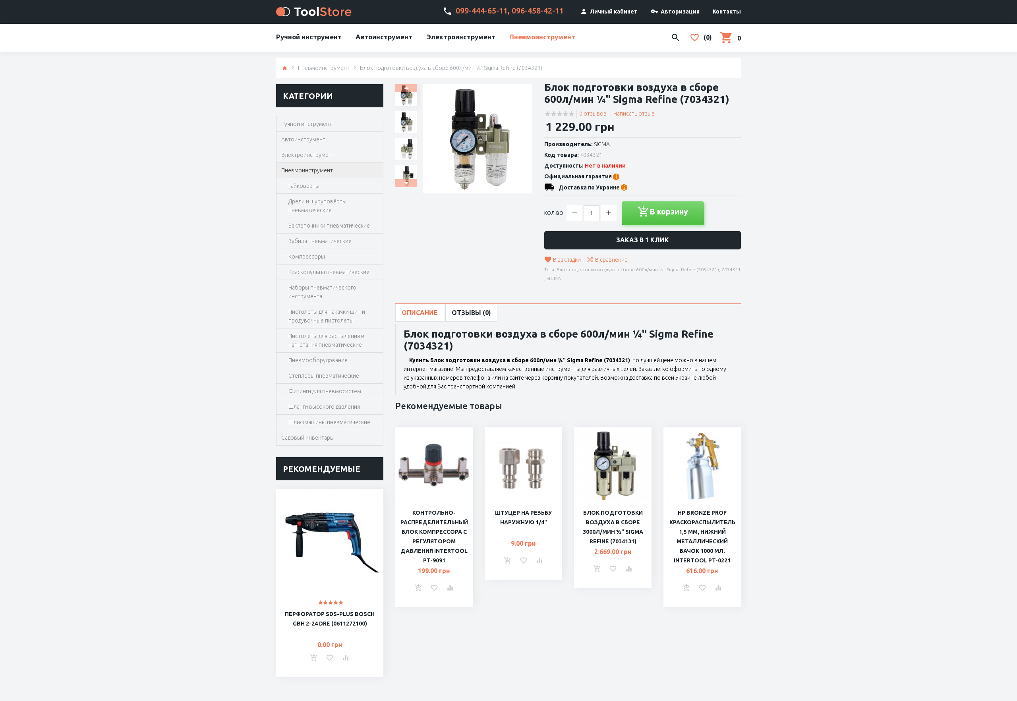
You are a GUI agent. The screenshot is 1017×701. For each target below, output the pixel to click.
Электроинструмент (460, 37)
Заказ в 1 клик (642, 239)
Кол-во (553, 213)
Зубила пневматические (320, 241)
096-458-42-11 (538, 10)
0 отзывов (593, 113)
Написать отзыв (634, 113)
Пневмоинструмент (542, 37)
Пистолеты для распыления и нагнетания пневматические (326, 340)
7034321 (731, 269)
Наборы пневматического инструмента (322, 291)
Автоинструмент (384, 37)
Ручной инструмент (309, 37)
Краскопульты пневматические (328, 272)
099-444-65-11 (482, 10)
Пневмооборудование (318, 360)
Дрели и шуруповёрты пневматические (317, 205)
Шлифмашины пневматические (329, 422)
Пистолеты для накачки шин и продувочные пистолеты (326, 316)
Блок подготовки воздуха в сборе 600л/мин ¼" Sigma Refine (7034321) (638, 269)
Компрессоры (306, 256)
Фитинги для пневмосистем (324, 391)
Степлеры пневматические (323, 376)
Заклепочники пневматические (329, 225)
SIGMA (602, 144)
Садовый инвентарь (307, 438)
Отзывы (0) (471, 312)
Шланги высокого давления (324, 407)
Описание (420, 312)
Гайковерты (303, 186)
